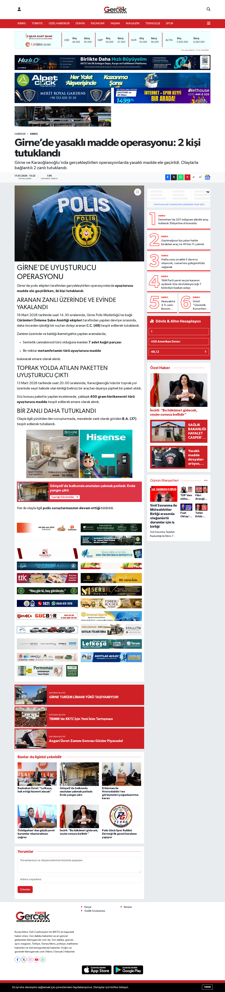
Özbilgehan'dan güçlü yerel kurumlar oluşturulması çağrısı (36, 834)
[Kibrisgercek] (115, 10)
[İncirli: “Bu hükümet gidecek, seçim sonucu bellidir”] (79, 816)
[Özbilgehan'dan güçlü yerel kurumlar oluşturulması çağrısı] (37, 816)
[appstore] (97, 969)
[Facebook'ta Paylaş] (167, 177)
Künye (87, 907)
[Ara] (208, 9)
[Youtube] (36, 959)
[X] (24, 959)
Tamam (207, 987)
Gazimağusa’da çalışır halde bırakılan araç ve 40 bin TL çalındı (182, 242)
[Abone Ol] (207, 177)
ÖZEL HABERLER (59, 23)
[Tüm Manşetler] (205, 480)
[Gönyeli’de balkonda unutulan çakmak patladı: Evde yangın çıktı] (79, 774)
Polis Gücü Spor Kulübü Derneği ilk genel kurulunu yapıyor (119, 834)
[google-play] (128, 969)
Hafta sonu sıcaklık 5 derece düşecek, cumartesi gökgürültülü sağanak (183, 263)
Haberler (20, 134)
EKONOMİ (97, 23)
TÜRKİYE (37, 23)
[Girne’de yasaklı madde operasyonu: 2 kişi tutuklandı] (79, 223)
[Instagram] (30, 959)
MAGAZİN (132, 23)
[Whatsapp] (43, 959)
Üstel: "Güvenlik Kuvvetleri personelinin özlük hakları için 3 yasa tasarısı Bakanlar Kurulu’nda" (201, 305)
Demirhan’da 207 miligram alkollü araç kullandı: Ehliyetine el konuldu (183, 221)
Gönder (25, 889)
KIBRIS (22, 23)
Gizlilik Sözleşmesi (94, 911)
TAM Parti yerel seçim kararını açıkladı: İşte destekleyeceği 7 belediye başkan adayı (181, 284)
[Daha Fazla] (187, 177)
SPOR (169, 23)
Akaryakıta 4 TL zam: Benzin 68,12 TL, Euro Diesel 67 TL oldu (168, 305)
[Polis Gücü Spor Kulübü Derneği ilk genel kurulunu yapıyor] (121, 816)
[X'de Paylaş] (174, 177)
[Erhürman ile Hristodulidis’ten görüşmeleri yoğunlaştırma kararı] (121, 774)
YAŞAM (115, 23)
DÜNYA (80, 23)
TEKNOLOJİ (152, 23)
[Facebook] (17, 959)
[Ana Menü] (208, 23)
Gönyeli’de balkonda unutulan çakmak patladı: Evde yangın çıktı (76, 791)
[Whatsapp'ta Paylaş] (181, 177)
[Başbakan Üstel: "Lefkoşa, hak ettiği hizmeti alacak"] (37, 774)
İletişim (128, 907)
